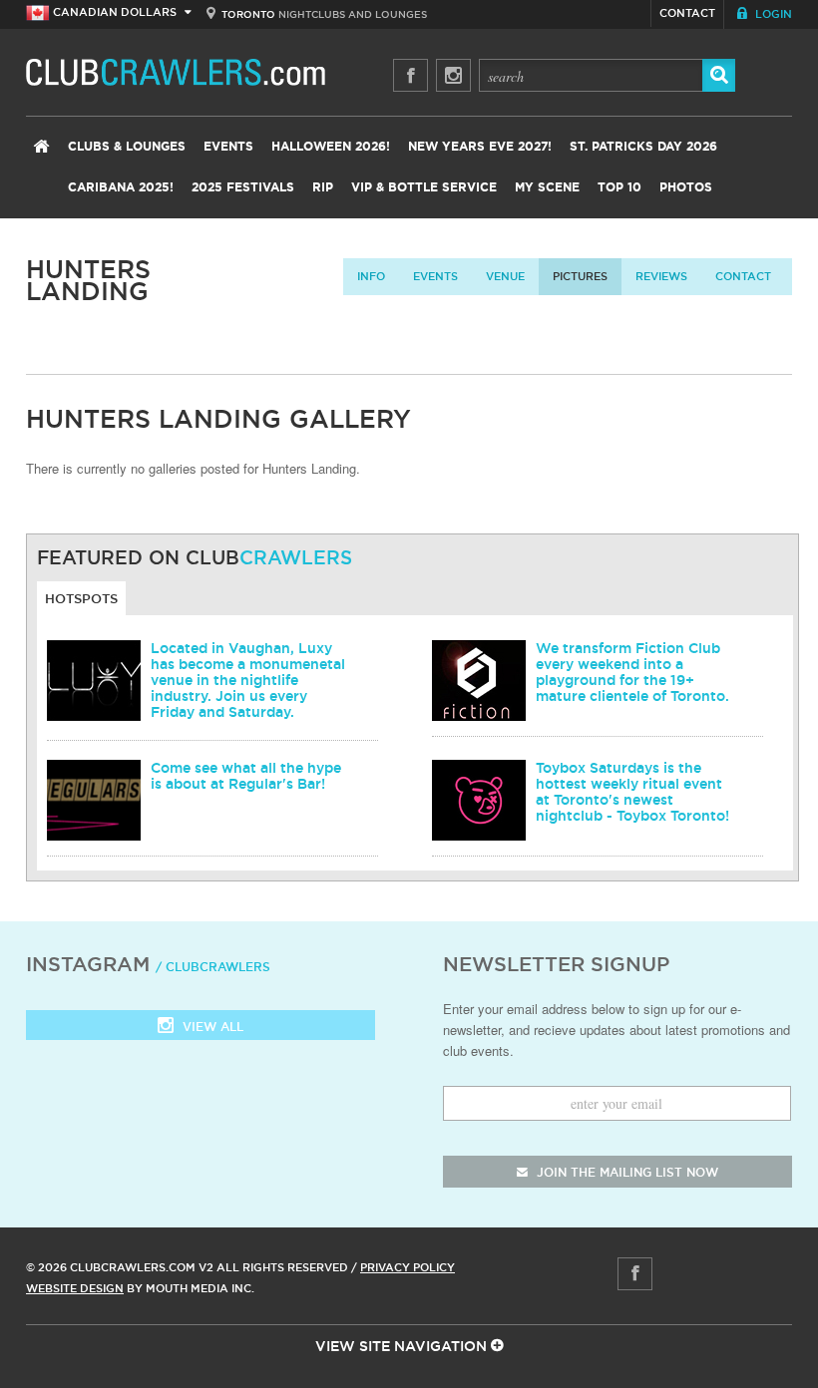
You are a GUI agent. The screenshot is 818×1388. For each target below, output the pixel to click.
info (371, 276)
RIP (322, 187)
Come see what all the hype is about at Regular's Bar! (246, 776)
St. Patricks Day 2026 (643, 147)
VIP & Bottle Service (424, 187)
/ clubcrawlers (213, 966)
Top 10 (619, 187)
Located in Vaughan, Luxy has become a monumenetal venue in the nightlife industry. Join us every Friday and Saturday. (248, 680)
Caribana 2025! (121, 187)
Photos (685, 187)
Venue (505, 276)
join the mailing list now (625, 1172)
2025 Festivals (243, 187)
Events (228, 147)
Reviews (661, 276)
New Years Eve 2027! (480, 147)
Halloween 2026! (330, 147)
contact (743, 276)
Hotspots (81, 598)
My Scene (547, 187)
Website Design (75, 1288)
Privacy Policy (407, 1267)
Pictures (580, 276)
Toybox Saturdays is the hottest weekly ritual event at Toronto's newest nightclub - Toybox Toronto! (632, 792)
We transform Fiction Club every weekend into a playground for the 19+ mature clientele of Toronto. (632, 672)
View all (211, 1026)
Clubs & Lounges (127, 147)
